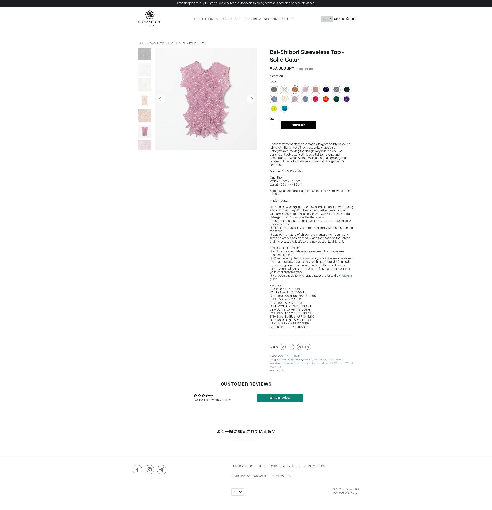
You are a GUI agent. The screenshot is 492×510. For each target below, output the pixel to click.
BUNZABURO (295, 359)
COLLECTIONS (205, 19)
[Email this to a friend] (307, 347)
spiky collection (290, 363)
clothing (307, 359)
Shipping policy (243, 466)
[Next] (251, 99)
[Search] (347, 19)
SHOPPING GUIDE (277, 19)
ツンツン (333, 363)
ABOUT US (231, 19)
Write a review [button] (279, 397)
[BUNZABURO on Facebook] (138, 470)
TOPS (297, 356)
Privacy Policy (315, 466)
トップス (345, 363)
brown (283, 359)
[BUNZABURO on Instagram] (150, 470)
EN (325, 18)
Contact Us (281, 475)
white (324, 363)
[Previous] (161, 99)
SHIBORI (251, 19)
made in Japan (321, 359)
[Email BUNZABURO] (163, 470)
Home (142, 43)
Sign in (339, 18)
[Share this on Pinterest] (299, 347)
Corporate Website (285, 466)
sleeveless (275, 363)
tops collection (312, 363)
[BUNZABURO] (150, 19)
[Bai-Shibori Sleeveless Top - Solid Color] (206, 99)
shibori (340, 359)
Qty (272, 118)
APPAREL (287, 356)
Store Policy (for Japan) (249, 475)
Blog (262, 466)
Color (273, 82)
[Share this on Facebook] (290, 347)
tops (301, 363)
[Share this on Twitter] (282, 347)
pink (332, 359)
